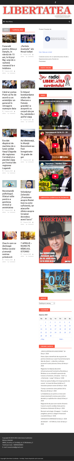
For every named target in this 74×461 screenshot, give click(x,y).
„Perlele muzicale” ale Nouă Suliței (27, 49)
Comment (12, 73)
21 (41, 332)
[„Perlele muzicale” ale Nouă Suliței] (28, 38)
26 (65, 332)
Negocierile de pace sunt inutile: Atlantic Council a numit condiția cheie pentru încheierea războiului (54, 406)
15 (46, 329)
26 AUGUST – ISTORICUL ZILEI (51, 422)
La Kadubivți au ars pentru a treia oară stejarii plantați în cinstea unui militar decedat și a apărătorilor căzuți (53, 396)
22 (46, 332)
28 (41, 336)
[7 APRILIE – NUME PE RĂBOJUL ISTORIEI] (28, 235)
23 (50, 332)
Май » (61, 339)
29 (46, 336)
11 (60, 326)
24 (55, 332)
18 (60, 329)
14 (41, 329)
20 (70, 329)
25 (60, 332)
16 (50, 329)
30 (50, 336)
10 (55, 326)
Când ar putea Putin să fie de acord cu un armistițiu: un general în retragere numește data (9, 100)
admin (4, 73)
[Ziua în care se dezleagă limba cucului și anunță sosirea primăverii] (9, 235)
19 (65, 329)
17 (55, 329)
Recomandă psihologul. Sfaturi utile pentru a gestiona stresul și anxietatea (8, 199)
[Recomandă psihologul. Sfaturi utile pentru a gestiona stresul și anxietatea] (9, 184)
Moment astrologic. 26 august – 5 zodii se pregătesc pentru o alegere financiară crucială (54, 413)
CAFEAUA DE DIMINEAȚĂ (49, 419)
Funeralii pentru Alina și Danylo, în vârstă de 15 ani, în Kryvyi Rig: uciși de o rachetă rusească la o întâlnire (9, 57)
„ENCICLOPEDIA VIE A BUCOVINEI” (52, 351)
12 (65, 326)
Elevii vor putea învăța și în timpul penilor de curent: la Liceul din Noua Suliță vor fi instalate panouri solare (55, 383)
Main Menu (9, 21)
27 (70, 332)
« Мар (42, 339)
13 (70, 326)
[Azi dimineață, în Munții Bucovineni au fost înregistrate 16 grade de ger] (28, 133)
